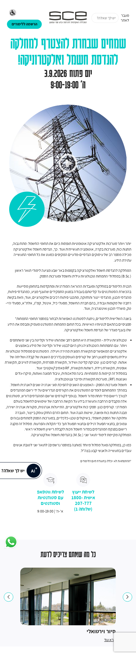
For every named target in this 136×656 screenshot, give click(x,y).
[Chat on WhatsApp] (11, 542)
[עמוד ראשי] (68, 17)
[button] (13, 13)
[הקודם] (8, 597)
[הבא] (127, 597)
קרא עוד (110, 639)
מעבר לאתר (125, 17)
